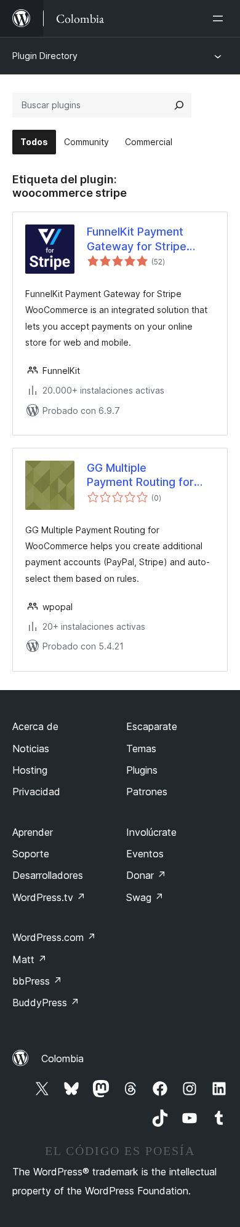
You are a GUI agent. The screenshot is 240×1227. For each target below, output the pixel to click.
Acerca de (35, 726)
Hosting (29, 770)
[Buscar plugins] (179, 105)
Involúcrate (151, 832)
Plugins (142, 770)
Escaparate (151, 726)
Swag (145, 897)
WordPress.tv (49, 897)
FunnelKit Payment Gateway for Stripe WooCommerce (136, 239)
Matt (29, 959)
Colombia (62, 1058)
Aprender (32, 832)
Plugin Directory (45, 55)
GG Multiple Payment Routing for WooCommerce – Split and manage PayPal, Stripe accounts (145, 475)
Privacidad (36, 791)
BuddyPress (45, 1002)
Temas (141, 748)
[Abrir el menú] (220, 18)
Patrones (146, 791)
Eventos (145, 854)
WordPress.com (54, 937)
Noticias (30, 748)
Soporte (30, 854)
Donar (146, 875)
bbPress (37, 981)
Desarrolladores (47, 875)
